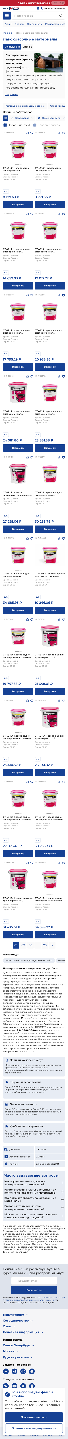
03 (30, 945)
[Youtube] (14, 1386)
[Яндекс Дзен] (23, 1386)
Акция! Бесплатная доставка (34, 2)
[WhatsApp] (23, 1371)
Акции (8, 24)
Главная (7, 32)
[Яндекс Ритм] (32, 1386)
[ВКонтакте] (6, 1371)
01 (15, 945)
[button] (17, 164)
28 (45, 945)
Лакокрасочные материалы (32, 32)
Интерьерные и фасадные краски (24, 105)
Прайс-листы (34, 24)
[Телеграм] (14, 1371)
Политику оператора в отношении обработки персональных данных (34, 1298)
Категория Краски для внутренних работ (28, 960)
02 (23, 945)
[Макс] (32, 1371)
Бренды (19, 24)
